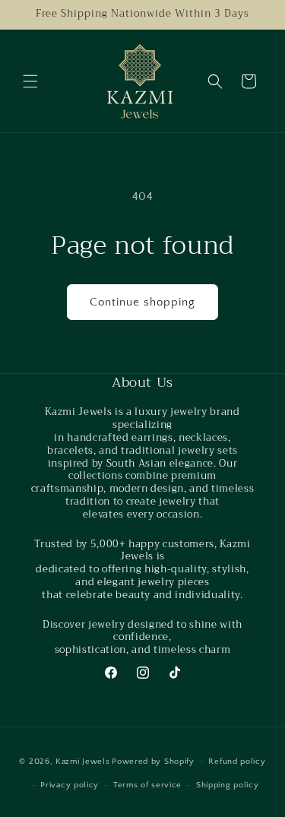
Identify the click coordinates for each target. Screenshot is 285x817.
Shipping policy (227, 785)
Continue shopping (142, 302)
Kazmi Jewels (82, 761)
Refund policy (236, 761)
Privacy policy (69, 785)
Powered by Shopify (153, 761)
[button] (30, 81)
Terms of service (147, 785)
